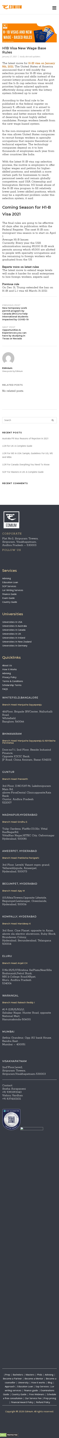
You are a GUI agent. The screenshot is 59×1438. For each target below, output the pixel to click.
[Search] (53, 420)
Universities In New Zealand (16, 641)
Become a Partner (12, 1378)
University (23, 1382)
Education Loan (10, 582)
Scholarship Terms (11, 685)
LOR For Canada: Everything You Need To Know (25, 464)
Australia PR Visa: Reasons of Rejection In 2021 (25, 438)
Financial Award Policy (22, 1402)
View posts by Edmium (12, 371)
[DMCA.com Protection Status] (9, 1435)
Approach (10, 1386)
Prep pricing (50, 1398)
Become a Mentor (34, 1378)
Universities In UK (11, 633)
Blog (50, 1382)
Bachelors (18, 1374)
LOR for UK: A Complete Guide (17, 445)
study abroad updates (30, 56)
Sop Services (42, 1386)
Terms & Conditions (12, 681)
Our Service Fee (33, 1398)
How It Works (9, 669)
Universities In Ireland (13, 637)
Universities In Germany (14, 645)
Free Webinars (36, 1394)
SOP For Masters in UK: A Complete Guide (23, 471)
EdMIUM (15, 7)
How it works (38, 1382)
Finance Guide (9, 594)
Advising (6, 578)
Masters (30, 1374)
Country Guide (9, 601)
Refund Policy (43, 1402)
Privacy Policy (9, 677)
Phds (39, 1374)
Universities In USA (12, 621)
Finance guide (31, 1390)
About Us (7, 665)
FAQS (5, 688)
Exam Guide (8, 597)
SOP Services (9, 586)
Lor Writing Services (12, 590)
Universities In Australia (14, 625)
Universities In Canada (13, 629)
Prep (7, 1374)
